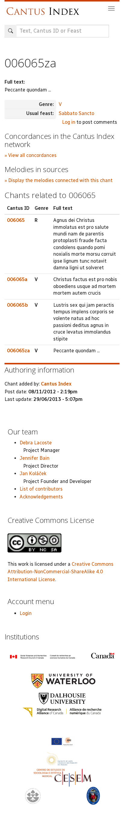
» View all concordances (31, 155)
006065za (18, 351)
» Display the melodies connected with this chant (59, 180)
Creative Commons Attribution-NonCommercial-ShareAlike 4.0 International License (60, 571)
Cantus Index (56, 384)
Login (26, 613)
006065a (17, 279)
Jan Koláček (33, 473)
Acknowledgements (41, 497)
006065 (16, 220)
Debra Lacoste (36, 443)
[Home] (44, 8)
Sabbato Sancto (76, 113)
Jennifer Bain (34, 458)
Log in (68, 122)
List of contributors (41, 489)
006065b (17, 305)
